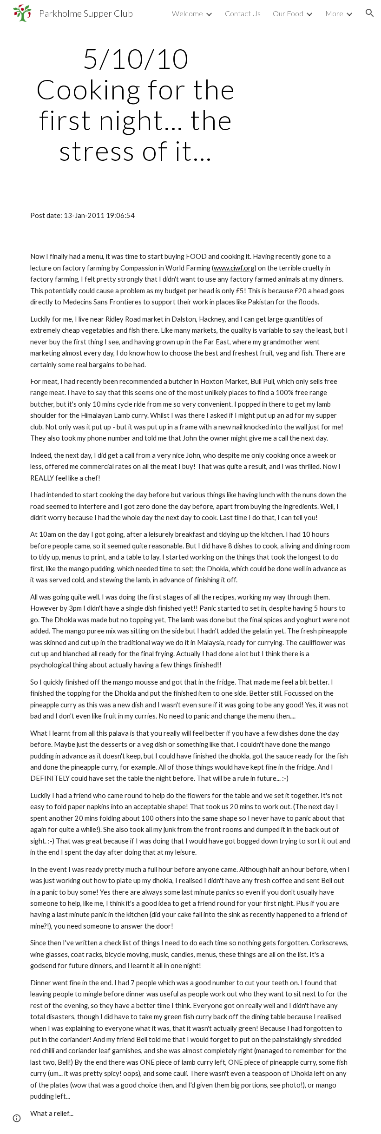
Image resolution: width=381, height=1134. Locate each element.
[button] (370, 13)
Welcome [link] (187, 13)
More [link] (334, 13)
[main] (135, 104)
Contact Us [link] (243, 13)
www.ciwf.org (234, 268)
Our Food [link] (288, 13)
